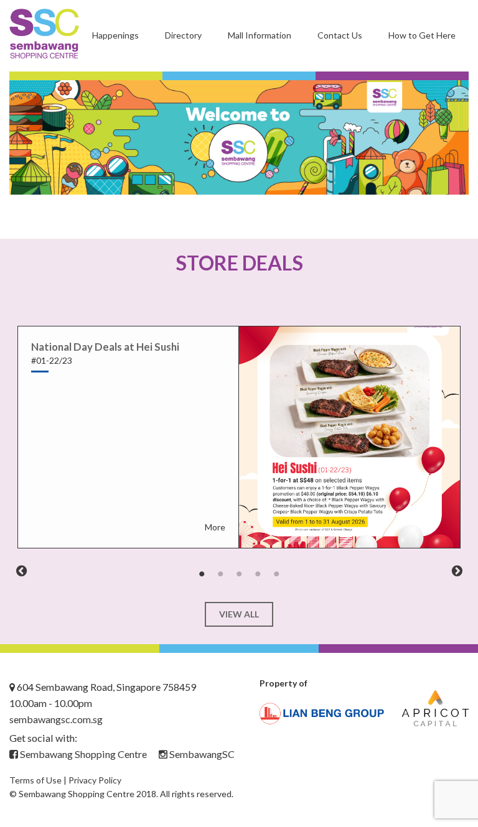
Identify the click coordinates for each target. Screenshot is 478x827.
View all (239, 614)
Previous (21, 571)
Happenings (115, 35)
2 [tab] (220, 574)
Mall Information (259, 35)
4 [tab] (257, 574)
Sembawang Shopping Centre (82, 754)
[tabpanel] (239, 437)
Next (457, 571)
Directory (183, 35)
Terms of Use (35, 780)
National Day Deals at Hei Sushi (105, 346)
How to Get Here (422, 35)
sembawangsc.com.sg (56, 719)
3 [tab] (239, 574)
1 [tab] (201, 574)
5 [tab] (276, 574)
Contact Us (339, 35)
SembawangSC (201, 754)
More (215, 527)
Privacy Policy (94, 780)
